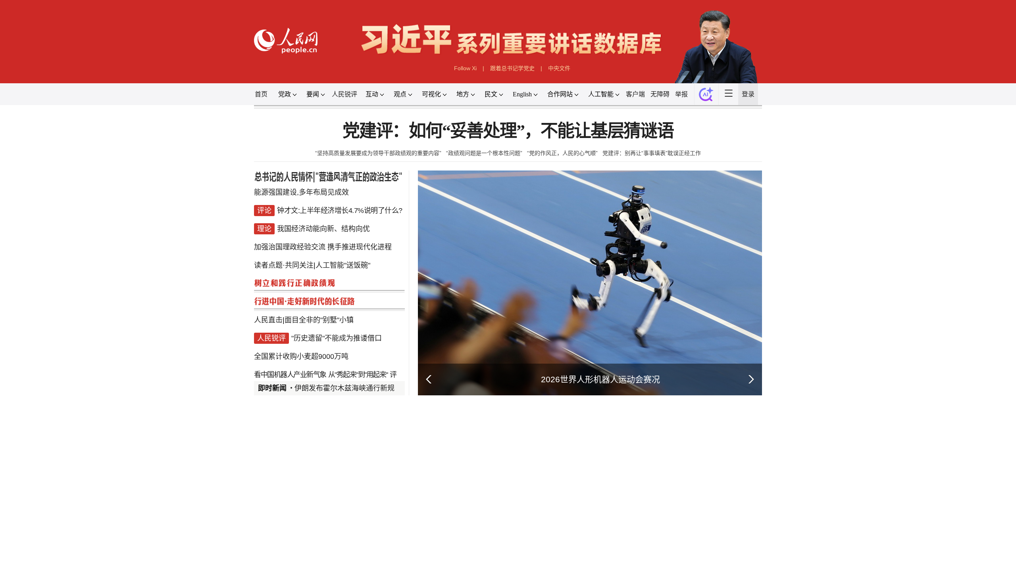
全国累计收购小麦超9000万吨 (301, 356)
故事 (324, 522)
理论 (277, 565)
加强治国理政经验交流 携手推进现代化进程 (323, 247)
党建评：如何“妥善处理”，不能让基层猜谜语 (508, 131)
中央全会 (269, 540)
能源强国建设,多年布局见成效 (301, 192)
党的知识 (406, 540)
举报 (681, 94)
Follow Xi (465, 68)
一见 (349, 522)
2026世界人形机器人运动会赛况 (600, 379)
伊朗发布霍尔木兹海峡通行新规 (344, 388)
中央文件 (559, 68)
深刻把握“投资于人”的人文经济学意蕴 (351, 565)
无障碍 (660, 94)
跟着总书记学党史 (512, 68)
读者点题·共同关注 (284, 265)
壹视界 (377, 522)
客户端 (635, 94)
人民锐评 (344, 94)
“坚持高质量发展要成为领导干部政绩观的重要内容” (378, 153)
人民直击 (268, 320)
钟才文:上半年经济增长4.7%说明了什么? (339, 211)
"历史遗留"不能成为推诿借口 (336, 338)
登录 (748, 94)
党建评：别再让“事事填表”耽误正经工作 (651, 153)
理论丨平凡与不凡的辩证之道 (491, 540)
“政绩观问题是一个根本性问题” (484, 153)
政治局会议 (305, 540)
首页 (261, 94)
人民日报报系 (280, 432)
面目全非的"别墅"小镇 (319, 320)
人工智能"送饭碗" (343, 265)
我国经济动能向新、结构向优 (323, 229)
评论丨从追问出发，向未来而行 (604, 540)
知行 (298, 522)
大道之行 (412, 522)
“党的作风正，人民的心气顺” (562, 153)
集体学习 (341, 540)
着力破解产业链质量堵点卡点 (601, 482)
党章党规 (373, 540)
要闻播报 (461, 432)
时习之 (269, 522)
